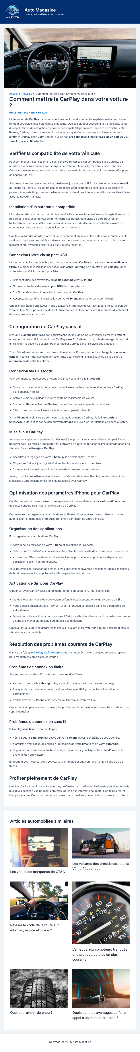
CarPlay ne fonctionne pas (50, 652)
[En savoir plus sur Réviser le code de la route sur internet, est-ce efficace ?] (39, 901)
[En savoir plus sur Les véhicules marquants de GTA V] (39, 847)
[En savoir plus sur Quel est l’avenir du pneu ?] (39, 988)
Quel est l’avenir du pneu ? (31, 1013)
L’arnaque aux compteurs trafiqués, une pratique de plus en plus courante (100, 954)
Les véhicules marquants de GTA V (38, 872)
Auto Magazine (40, 10)
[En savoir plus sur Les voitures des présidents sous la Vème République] (101, 843)
